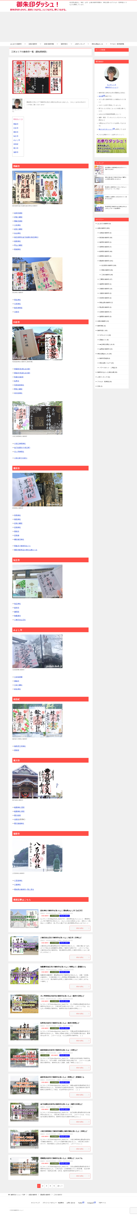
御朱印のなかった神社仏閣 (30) (107, 372)
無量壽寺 (17, 616)
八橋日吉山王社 (20, 620)
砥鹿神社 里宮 (19, 807)
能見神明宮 (18, 308)
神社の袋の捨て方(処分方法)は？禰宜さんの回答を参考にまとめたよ (115, 178)
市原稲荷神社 (19, 385)
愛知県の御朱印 (64, 916)
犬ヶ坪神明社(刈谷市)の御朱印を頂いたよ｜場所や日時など (62, 996)
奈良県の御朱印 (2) (105, 298)
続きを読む (80, 928)
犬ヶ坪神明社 (19, 451)
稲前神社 (17, 241)
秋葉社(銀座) (19, 377)
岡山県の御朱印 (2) (105, 307)
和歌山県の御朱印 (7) (106, 302)
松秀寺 (16, 381)
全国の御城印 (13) (103, 321)
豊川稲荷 (17, 815)
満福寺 (16, 681)
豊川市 (15, 148)
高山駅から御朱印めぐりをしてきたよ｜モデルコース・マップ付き (116, 188)
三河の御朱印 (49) (107, 274)
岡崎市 (15, 124)
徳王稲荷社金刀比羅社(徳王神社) (26, 237)
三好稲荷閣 (18, 677)
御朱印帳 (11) (101, 326)
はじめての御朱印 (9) (104, 223)
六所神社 (17, 304)
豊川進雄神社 (19, 823)
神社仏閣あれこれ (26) (104, 354)
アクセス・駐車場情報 (117, 44)
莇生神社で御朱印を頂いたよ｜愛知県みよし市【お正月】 (61, 910)
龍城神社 (17, 249)
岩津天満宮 (18, 213)
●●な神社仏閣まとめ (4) (106, 344)
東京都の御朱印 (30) (105, 237)
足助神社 (17, 527)
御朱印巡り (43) (102, 330)
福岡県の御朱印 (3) (105, 316)
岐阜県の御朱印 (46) (105, 251)
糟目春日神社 (19, 539)
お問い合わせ (71, 1203)
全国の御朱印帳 (49, 44)
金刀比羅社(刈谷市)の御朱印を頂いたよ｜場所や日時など (61, 1104)
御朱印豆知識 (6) (104, 358)
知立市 (15, 136)
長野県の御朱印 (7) (105, 247)
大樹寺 (16, 312)
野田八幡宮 (18, 389)
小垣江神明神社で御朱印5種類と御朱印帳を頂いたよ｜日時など (63, 1131)
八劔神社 (17, 884)
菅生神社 (17, 300)
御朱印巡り (64, 44)
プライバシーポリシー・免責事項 (53, 1203)
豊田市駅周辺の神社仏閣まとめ (25, 550)
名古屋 (101, 96)
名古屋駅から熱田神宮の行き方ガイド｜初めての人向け (116, 168)
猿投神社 (17, 519)
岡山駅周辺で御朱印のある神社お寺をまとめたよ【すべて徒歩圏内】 (116, 207)
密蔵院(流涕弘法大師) (22, 369)
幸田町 (15, 144)
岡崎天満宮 (18, 221)
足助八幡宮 (18, 523)
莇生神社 (17, 689)
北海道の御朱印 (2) (105, 233)
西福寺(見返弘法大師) (22, 373)
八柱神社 (17, 225)
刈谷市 (15, 128)
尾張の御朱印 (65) (107, 270)
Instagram (90, 1203)
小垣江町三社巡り (20, 458)
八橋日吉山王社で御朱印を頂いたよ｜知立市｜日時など (61, 937)
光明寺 (16, 819)
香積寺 (16, 531)
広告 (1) (99, 386)
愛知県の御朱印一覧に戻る (24, 889)
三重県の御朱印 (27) (105, 279)
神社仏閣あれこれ (97, 44)
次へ (59, 1186)
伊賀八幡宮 (18, 217)
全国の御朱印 (33, 44)
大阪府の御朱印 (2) (105, 293)
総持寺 (16, 608)
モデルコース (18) (105, 335)
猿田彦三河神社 (20, 746)
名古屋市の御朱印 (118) (108, 265)
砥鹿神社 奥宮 (19, 811)
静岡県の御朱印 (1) (105, 256)
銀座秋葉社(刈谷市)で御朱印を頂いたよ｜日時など (59, 1050)
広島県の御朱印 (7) (105, 312)
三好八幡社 (18, 685)
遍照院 (16, 612)
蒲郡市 (15, 152)
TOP (18, 1194)
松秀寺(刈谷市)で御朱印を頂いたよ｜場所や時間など (59, 1023)
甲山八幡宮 (18, 245)
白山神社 (17, 233)
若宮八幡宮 (18, 229)
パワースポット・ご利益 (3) (108, 367)
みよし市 (16, 140)
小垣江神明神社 (20, 443)
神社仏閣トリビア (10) (106, 363)
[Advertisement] (68, 27)
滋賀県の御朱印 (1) (105, 284)
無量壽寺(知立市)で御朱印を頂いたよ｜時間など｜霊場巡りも (63, 967)
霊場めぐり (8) (104, 340)
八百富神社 (18, 880)
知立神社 (17, 604)
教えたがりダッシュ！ (106, 129)
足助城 (16, 535)
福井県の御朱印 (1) (105, 242)
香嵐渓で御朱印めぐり (22, 546)
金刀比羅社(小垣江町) (22, 447)
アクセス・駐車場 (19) (104, 381)
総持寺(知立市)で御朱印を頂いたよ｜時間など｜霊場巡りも (62, 1077)
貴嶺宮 (16, 750)
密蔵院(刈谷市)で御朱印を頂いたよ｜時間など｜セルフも (61, 1158)
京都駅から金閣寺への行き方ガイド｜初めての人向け (116, 197)
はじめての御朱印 (16, 44)
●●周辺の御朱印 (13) (105, 349)
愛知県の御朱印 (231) (106, 261)
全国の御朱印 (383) (103, 228)
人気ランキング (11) (103, 377)
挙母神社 (17, 515)
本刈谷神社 (18, 393)
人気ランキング (80, 44)
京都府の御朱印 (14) (105, 288)
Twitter (80, 1203)
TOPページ (102, 1203)
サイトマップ (35, 1203)
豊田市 (15, 132)
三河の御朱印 (54, 916)
